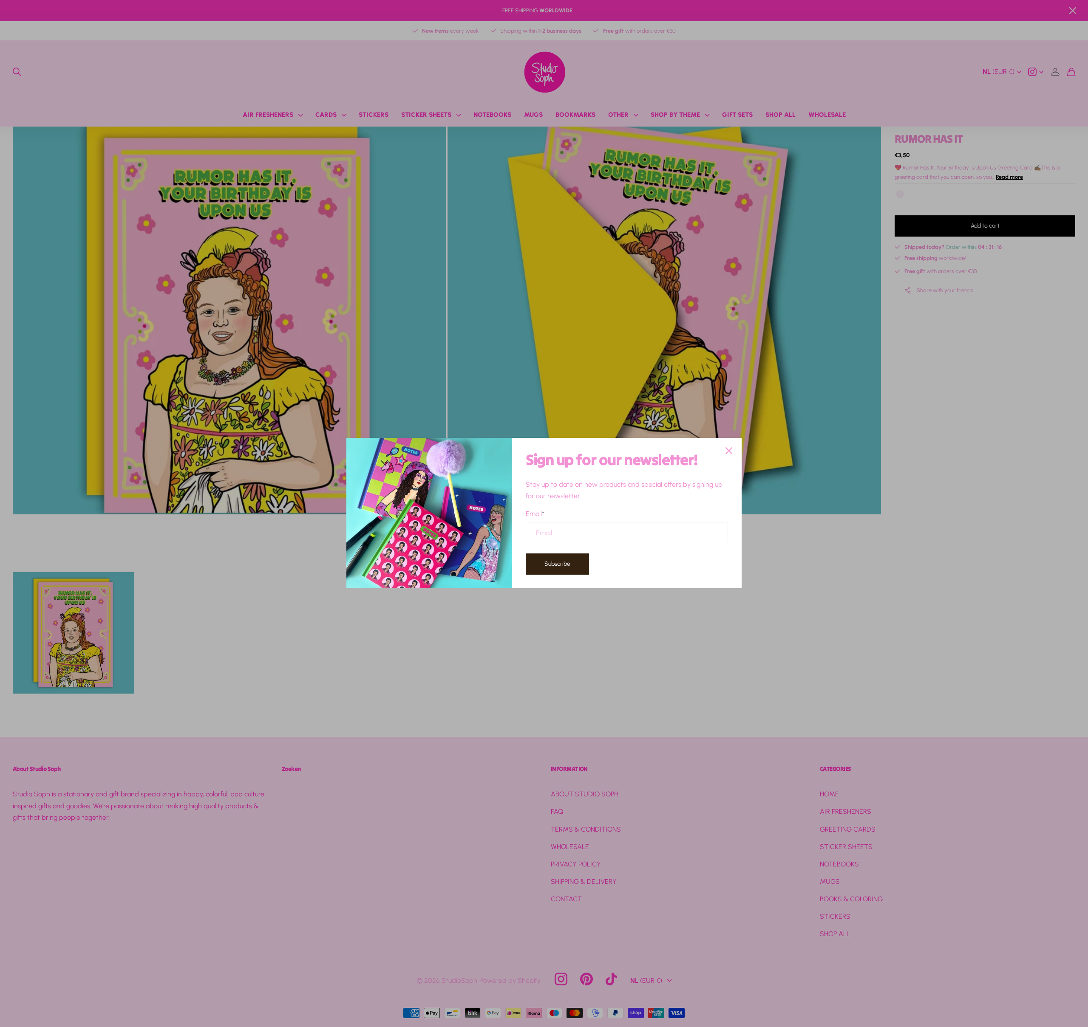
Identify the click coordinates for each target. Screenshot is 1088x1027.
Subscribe (557, 564)
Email (535, 514)
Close (729, 450)
